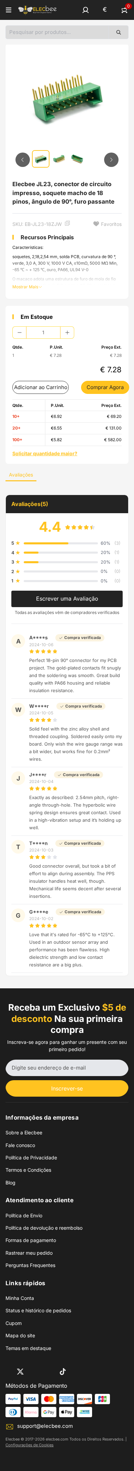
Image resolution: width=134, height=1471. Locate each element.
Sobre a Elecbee (23, 1132)
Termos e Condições (28, 1170)
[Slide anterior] (22, 160)
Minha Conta (19, 1298)
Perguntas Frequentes (30, 1265)
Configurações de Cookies (29, 1445)
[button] (85, 10)
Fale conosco (20, 1145)
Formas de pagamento (30, 1240)
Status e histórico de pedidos (38, 1310)
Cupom (13, 1323)
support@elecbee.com (45, 1426)
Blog (10, 1182)
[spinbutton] (43, 332)
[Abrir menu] (8, 10)
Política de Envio (23, 1215)
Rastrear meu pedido (29, 1253)
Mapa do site (20, 1335)
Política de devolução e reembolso (43, 1228)
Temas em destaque (28, 1348)
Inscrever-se (67, 1088)
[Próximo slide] (111, 160)
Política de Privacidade (31, 1157)
